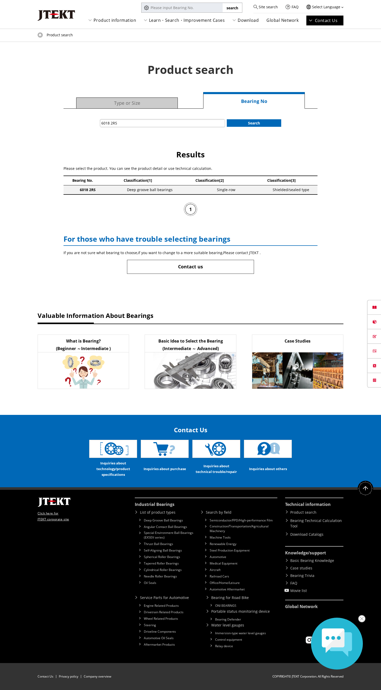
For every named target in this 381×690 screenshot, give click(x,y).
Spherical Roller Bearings (162, 557)
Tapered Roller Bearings (161, 563)
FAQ (295, 6)
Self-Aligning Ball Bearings (163, 550)
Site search (268, 6)
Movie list (298, 590)
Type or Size (127, 103)
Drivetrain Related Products (164, 612)
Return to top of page (365, 488)
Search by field (218, 512)
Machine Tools (220, 537)
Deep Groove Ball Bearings (163, 520)
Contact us (190, 266)
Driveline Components (160, 631)
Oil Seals (150, 583)
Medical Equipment (223, 563)
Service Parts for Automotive (164, 597)
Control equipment (228, 639)
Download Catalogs (306, 534)
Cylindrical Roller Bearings (163, 570)
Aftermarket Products (159, 644)
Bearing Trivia (302, 575)
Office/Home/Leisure (225, 583)
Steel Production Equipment (230, 550)
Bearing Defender (228, 619)
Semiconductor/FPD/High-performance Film (241, 520)
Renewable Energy (223, 544)
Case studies (301, 568)
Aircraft (215, 570)
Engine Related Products (161, 605)
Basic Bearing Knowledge (312, 560)
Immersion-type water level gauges (240, 633)
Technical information (308, 504)
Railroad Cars (219, 576)
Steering (150, 625)
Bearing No (254, 101)
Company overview (97, 676)
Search (254, 123)
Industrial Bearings (154, 504)
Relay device (224, 646)
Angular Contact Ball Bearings (165, 527)
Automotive (218, 557)
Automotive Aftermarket (227, 589)
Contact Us (326, 20)
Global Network (282, 20)
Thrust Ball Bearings (158, 544)
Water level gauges (227, 625)
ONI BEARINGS (225, 605)
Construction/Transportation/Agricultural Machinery (239, 528)
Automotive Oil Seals (159, 638)
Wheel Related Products (161, 618)
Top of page (40, 35)
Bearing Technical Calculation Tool (316, 523)
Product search (303, 512)
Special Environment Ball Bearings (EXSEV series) (168, 535)
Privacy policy (68, 676)
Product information (115, 20)
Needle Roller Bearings (160, 576)
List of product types (157, 512)
